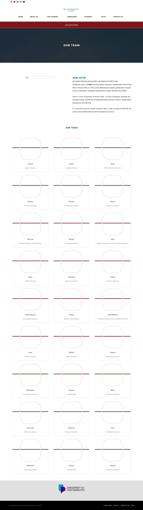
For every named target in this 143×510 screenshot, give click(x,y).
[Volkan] (112, 261)
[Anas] (112, 412)
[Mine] (112, 375)
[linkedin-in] (18, 2)
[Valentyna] (71, 261)
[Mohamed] (30, 375)
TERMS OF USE (125, 505)
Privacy (116, 505)
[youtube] (24, 2)
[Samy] (112, 148)
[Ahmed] (30, 148)
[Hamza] (30, 186)
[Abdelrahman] (112, 299)
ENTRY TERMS (108, 505)
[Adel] (112, 224)
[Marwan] (71, 412)
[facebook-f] (11, 2)
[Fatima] (71, 450)
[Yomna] (71, 299)
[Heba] (30, 261)
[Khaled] (71, 224)
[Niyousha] (30, 412)
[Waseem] (30, 224)
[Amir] (30, 337)
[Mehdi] (71, 337)
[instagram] (21, 2)
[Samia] (71, 148)
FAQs (132, 505)
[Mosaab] (71, 186)
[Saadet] (112, 186)
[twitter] (14, 2)
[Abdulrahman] (30, 299)
